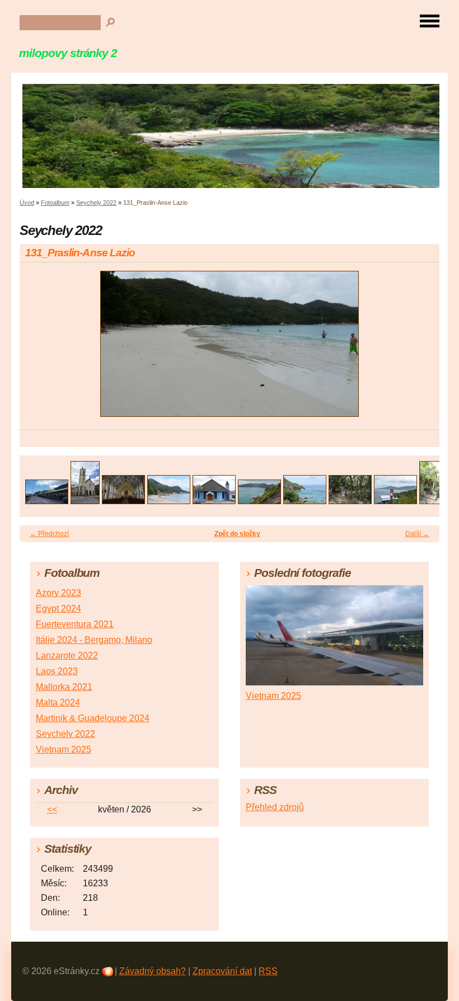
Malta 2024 (58, 702)
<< (52, 809)
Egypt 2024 (58, 608)
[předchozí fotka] (37, 349)
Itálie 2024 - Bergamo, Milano (94, 640)
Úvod (27, 202)
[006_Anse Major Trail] (259, 501)
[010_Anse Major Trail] (433, 501)
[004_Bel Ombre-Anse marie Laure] (168, 501)
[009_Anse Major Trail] (395, 501)
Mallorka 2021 (64, 687)
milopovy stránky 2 (68, 52)
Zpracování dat (222, 971)
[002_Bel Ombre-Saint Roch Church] (85, 501)
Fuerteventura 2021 (75, 624)
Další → (417, 534)
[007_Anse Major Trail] (304, 501)
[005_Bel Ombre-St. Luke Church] (214, 501)
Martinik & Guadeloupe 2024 (92, 718)
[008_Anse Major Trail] (350, 501)
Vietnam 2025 (63, 749)
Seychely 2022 (96, 202)
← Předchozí (49, 534)
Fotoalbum (55, 202)
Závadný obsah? (152, 971)
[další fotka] (421, 349)
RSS (268, 971)
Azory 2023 (58, 593)
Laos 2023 (57, 671)
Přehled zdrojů (275, 807)
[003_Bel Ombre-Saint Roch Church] (123, 501)
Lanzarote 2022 (67, 655)
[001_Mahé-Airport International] (46, 501)
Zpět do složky (237, 534)
